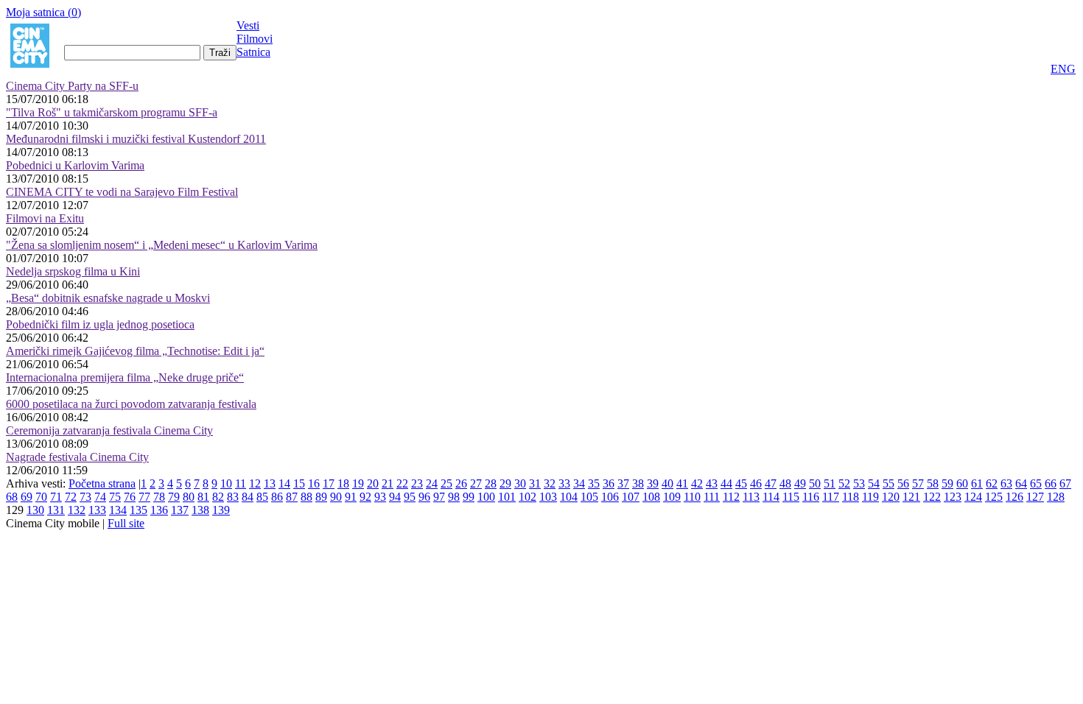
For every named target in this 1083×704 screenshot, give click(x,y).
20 (373, 483)
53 (859, 483)
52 (844, 483)
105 (589, 496)
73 (85, 496)
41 (682, 483)
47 (771, 483)
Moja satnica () (43, 12)
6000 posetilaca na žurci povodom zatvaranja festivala (131, 404)
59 (947, 483)
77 (144, 496)
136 (159, 510)
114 (771, 496)
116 (810, 496)
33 (564, 483)
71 (56, 496)
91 (351, 496)
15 (299, 483)
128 (1056, 496)
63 (1006, 483)
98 (454, 496)
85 (262, 496)
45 (741, 483)
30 (520, 483)
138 (200, 510)
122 (932, 496)
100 (486, 496)
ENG (1063, 69)
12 (255, 483)
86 (277, 496)
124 (973, 496)
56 (903, 483)
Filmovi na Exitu (45, 218)
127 (1035, 496)
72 (71, 496)
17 (328, 483)
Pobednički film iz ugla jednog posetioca (100, 324)
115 (790, 496)
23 (417, 483)
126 (1014, 496)
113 (751, 496)
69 (26, 496)
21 (387, 483)
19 (358, 483)
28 (491, 483)
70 (41, 496)
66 (1050, 483)
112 (731, 496)
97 (439, 496)
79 (174, 496)
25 (446, 483)
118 (850, 496)
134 (118, 510)
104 (569, 496)
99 (468, 496)
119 (870, 496)
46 (756, 483)
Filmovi (254, 38)
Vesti (247, 25)
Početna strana (102, 483)
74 (100, 496)
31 (535, 483)
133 (97, 510)
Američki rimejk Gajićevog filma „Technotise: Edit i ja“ (135, 351)
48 (785, 483)
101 (507, 496)
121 (911, 496)
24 (432, 483)
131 (56, 510)
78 (159, 496)
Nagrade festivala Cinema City (77, 457)
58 (933, 483)
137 (180, 510)
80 (188, 496)
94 (395, 496)
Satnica (253, 52)
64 (1021, 483)
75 (115, 496)
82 (218, 496)
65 (1036, 483)
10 (226, 483)
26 (461, 483)
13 (270, 483)
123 (952, 496)
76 (130, 496)
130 (35, 510)
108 (651, 496)
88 (306, 496)
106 (610, 496)
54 (874, 483)
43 (712, 483)
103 (548, 496)
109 (672, 496)
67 (1065, 483)
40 (667, 483)
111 (712, 496)
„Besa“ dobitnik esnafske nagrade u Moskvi (108, 298)
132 (76, 510)
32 (549, 483)
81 (203, 496)
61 (977, 483)
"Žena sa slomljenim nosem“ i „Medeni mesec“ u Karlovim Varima (162, 245)
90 (336, 496)
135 (138, 510)
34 (579, 483)
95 (410, 496)
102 (527, 496)
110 (692, 496)
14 (284, 483)
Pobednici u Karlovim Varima (75, 165)
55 (888, 483)
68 (12, 496)
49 (800, 483)
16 (314, 483)
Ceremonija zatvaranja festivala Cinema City (109, 430)
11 (240, 483)
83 (233, 496)
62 (992, 483)
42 (697, 483)
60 (962, 483)
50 (815, 483)
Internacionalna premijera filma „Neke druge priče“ (125, 377)
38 (638, 483)
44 (726, 483)
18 (343, 483)
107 (630, 496)
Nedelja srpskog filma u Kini (73, 271)
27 (476, 483)
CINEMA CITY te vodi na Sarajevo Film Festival (122, 192)
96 (424, 496)
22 (402, 483)
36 (608, 483)
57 (918, 483)
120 (891, 496)
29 (505, 483)
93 (380, 496)
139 (221, 510)
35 (594, 483)
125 (994, 496)
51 (829, 483)
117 (830, 496)
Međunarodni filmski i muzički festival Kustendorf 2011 (136, 139)
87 (292, 496)
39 (653, 483)
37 (623, 483)
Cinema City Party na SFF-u (72, 86)
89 (321, 496)
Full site (126, 523)
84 (247, 496)
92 (365, 496)
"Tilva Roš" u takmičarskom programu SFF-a (111, 112)
